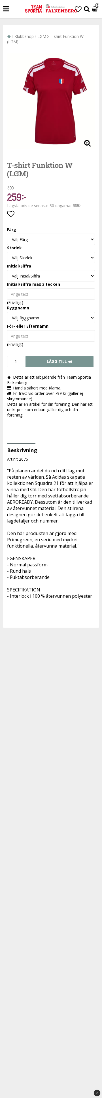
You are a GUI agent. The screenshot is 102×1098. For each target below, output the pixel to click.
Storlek (14, 247)
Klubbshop (24, 36)
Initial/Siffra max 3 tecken (33, 284)
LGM (41, 36)
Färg (11, 229)
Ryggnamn (18, 308)
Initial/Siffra (19, 266)
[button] (78, 9)
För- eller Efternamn (27, 326)
